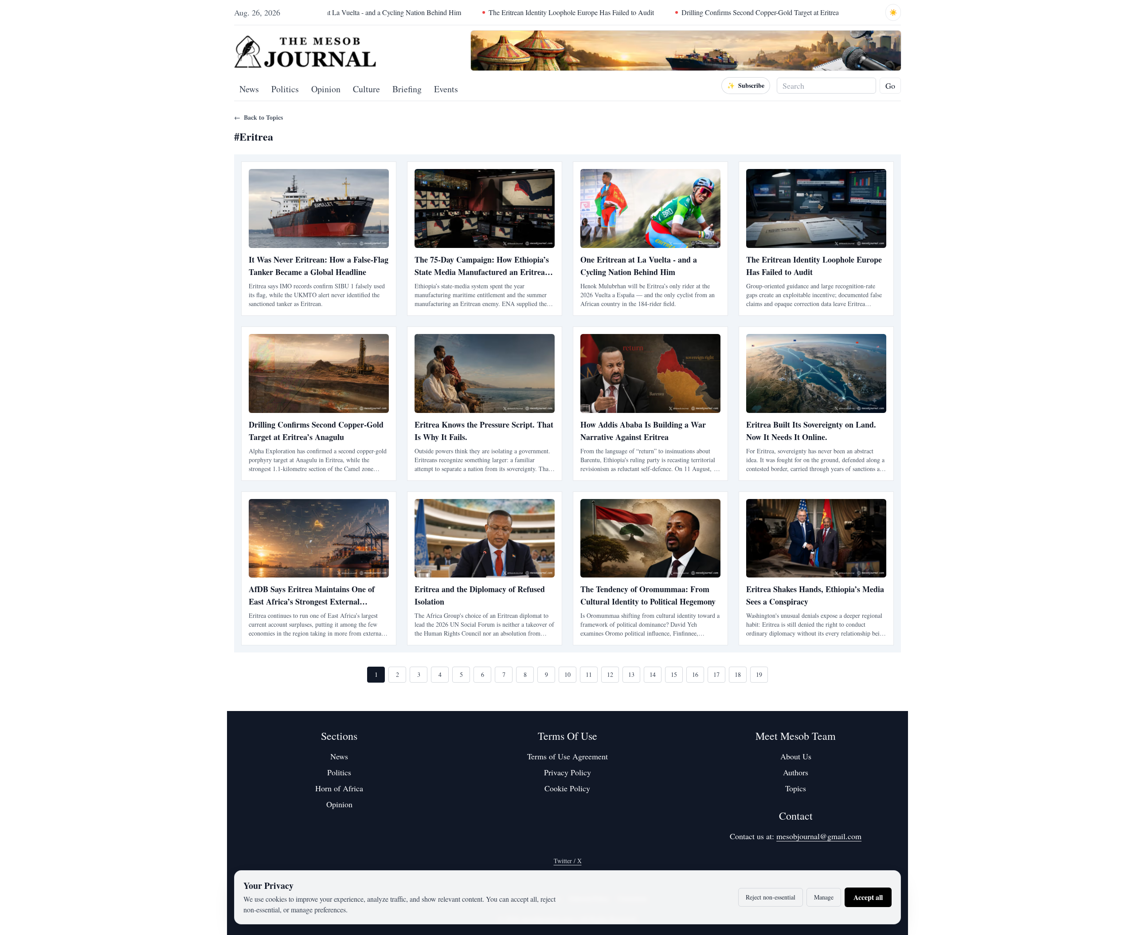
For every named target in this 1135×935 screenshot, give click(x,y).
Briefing (407, 89)
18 (738, 674)
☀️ (893, 12)
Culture (366, 89)
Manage (824, 897)
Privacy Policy (567, 772)
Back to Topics (258, 117)
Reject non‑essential (770, 897)
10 (567, 674)
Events (446, 89)
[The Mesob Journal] (305, 50)
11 (589, 674)
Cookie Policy (567, 788)
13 (631, 674)
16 (695, 674)
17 (716, 674)
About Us (795, 756)
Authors (795, 772)
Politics (285, 89)
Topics (795, 788)
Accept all (868, 897)
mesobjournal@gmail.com (818, 836)
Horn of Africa (339, 788)
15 (674, 674)
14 (653, 674)
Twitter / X (568, 860)
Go (890, 85)
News (249, 89)
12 (610, 674)
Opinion (325, 89)
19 (759, 674)
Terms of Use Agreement (567, 756)
